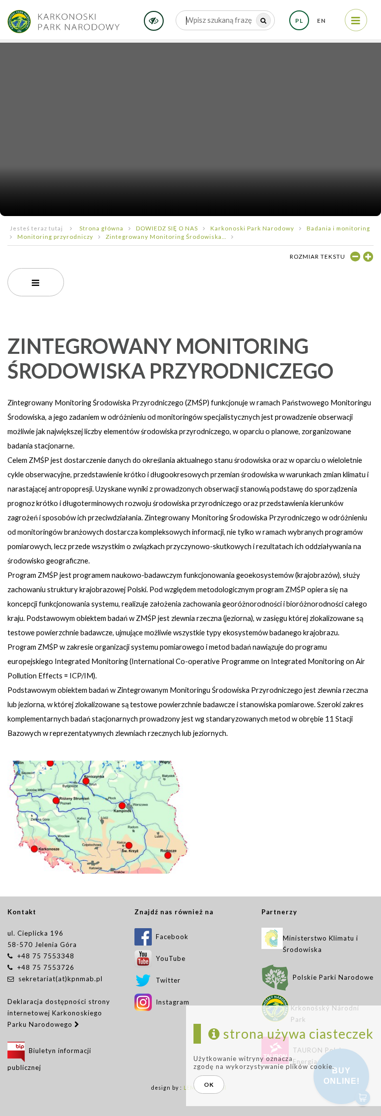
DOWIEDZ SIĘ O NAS (167, 227)
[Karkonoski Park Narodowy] (63, 18)
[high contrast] (154, 21)
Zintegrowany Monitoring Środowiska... (166, 236)
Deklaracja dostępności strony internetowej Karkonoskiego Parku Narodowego (58, 1013)
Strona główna (101, 227)
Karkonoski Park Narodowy (252, 227)
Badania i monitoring (338, 227)
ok (209, 1084)
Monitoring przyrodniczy (55, 236)
